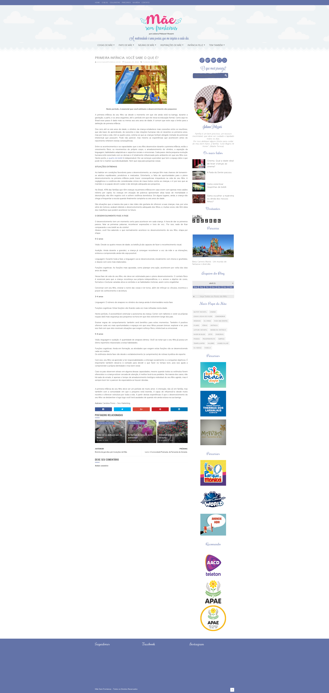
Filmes (196, 325)
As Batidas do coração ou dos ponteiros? (140, 436)
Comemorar (220, 316)
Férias (204, 325)
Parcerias (219, 334)
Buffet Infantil (200, 312)
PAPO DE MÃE (125, 45)
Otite (210, 334)
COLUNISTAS (115, 2)
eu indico (197, 348)
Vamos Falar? (223, 343)
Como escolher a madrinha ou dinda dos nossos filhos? (220, 198)
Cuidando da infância (151, 62)
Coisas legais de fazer (203, 316)
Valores (211, 343)
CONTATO (146, 2)
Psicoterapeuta (209, 339)
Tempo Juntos (199, 343)
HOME (97, 2)
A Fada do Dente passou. (219, 172)
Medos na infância (218, 330)
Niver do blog (199, 334)
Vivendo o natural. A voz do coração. (170, 436)
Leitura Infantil (200, 330)
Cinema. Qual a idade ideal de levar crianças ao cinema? (220, 163)
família (208, 348)
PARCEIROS (126, 2)
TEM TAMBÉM (216, 45)
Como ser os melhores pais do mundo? (109, 436)
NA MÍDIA (136, 2)
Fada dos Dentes (220, 321)
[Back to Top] (232, 690)
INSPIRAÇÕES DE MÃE (170, 45)
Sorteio (221, 339)
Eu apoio (207, 321)
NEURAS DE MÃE (146, 45)
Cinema (213, 312)
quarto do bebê (115, 158)
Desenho (197, 321)
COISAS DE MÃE (105, 45)
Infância (214, 325)
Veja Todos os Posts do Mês (213, 296)
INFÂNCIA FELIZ (195, 45)
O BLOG (105, 2)
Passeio (197, 339)
